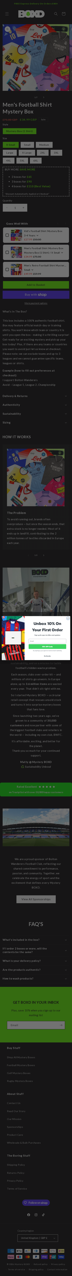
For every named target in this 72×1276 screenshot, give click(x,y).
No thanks (47, 656)
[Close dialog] (68, 618)
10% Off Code (47, 646)
